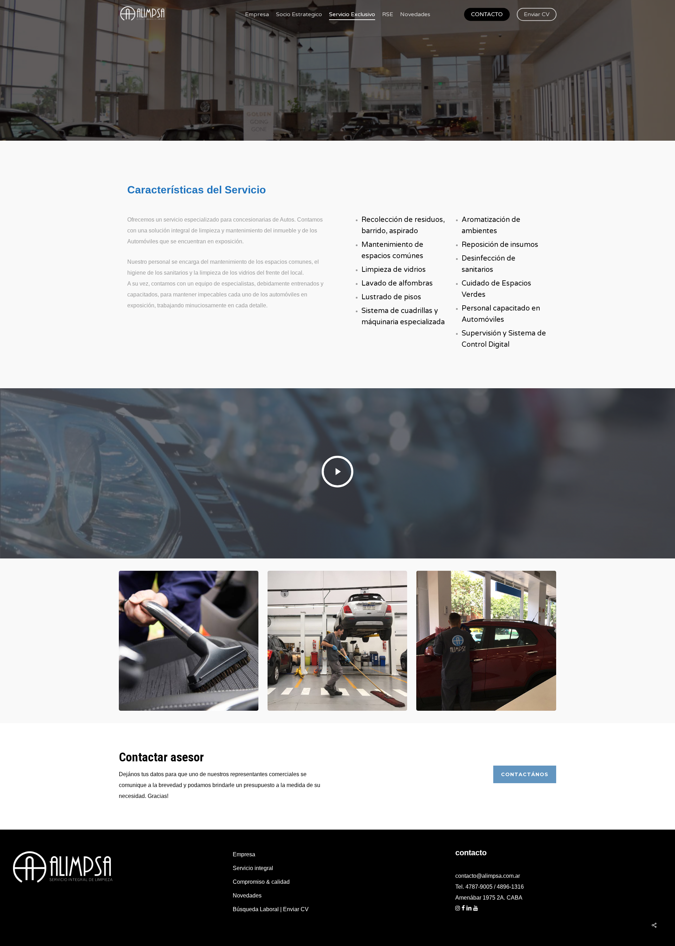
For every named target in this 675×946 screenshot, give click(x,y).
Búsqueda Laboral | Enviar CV (271, 909)
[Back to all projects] (124, 128)
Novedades (247, 896)
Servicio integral (253, 868)
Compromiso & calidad (261, 882)
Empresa (244, 854)
